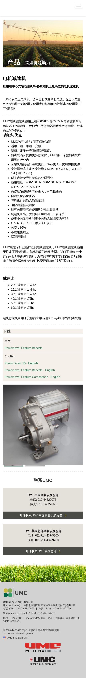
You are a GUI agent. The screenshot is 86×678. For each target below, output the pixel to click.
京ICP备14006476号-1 (15, 630)
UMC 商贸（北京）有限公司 (18, 602)
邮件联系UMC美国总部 (43, 551)
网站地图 (17, 617)
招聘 (5, 617)
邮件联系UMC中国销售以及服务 (43, 515)
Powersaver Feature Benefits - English (30, 370)
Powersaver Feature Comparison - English (32, 377)
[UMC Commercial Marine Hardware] (43, 647)
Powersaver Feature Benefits (24, 348)
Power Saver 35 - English (21, 363)
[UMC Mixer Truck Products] (43, 660)
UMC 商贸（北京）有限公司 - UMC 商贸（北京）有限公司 (16, 8)
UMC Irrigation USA (17, 637)
